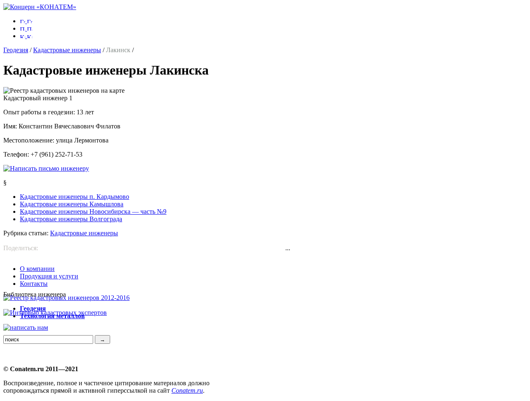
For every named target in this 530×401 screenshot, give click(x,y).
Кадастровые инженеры (67, 49)
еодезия (33, 308)
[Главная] (39, 6)
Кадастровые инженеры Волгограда (71, 218)
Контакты (34, 283)
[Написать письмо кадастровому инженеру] (46, 168)
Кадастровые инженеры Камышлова (71, 204)
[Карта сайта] (26, 35)
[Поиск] (26, 28)
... (287, 247)
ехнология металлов (52, 315)
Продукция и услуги (49, 276)
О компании (37, 268)
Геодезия (15, 49)
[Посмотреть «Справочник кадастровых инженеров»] (66, 297)
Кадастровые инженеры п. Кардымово (74, 196)
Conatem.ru (187, 390)
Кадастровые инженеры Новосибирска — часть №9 (93, 211)
